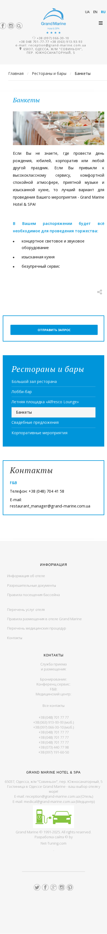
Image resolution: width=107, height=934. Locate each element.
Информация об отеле (26, 575)
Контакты (14, 637)
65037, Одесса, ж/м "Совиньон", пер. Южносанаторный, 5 (52, 51)
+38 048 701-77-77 (34, 41)
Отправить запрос (54, 330)
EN (95, 12)
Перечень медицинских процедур (36, 628)
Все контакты (53, 705)
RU (103, 12)
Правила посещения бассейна (33, 594)
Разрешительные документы (31, 585)
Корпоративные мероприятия (39, 432)
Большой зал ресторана (34, 381)
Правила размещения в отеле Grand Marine (44, 618)
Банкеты (24, 412)
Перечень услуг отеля (26, 609)
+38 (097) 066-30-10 (53, 38)
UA (88, 12)
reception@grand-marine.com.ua (57, 45)
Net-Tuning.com (53, 843)
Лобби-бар (22, 391)
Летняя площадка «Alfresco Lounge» (45, 401)
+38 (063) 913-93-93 (66, 41)
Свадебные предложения (35, 422)
